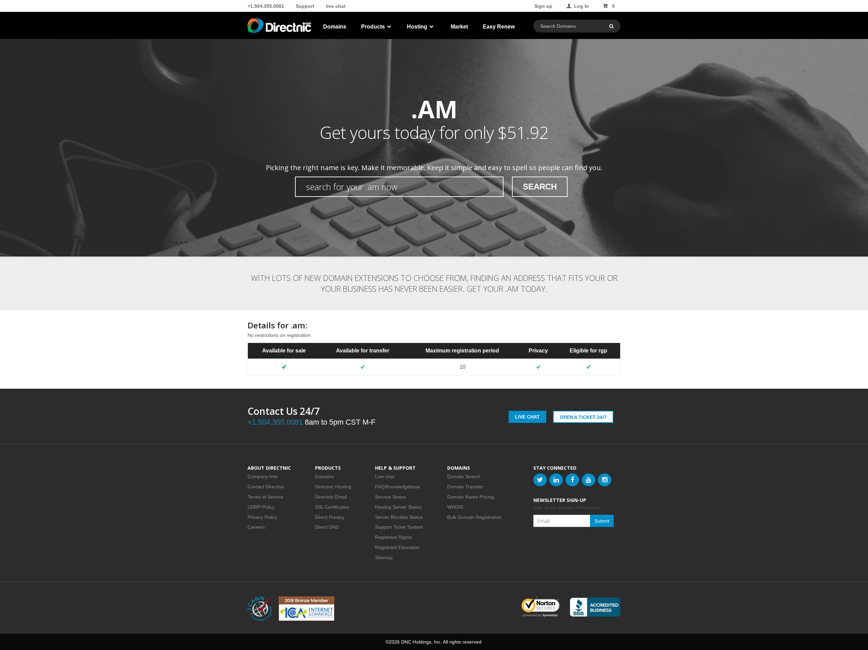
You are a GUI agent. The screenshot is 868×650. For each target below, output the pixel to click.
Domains (334, 26)
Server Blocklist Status (399, 517)
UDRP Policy (261, 507)
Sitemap (384, 557)
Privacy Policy (262, 517)
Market (459, 26)
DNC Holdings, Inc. (421, 642)
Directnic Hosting (333, 486)
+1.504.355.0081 (266, 6)
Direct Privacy (329, 517)
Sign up (543, 6)
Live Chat (527, 417)
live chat (336, 6)
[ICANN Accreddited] (260, 608)
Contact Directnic (266, 486)
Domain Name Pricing (470, 497)
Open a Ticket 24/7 (583, 417)
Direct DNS (327, 527)
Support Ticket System (399, 527)
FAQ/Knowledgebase (397, 486)
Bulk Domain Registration (474, 517)
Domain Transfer (465, 486)
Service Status (390, 497)
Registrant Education (397, 547)
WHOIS (455, 507)
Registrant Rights (393, 537)
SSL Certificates (332, 507)
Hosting (418, 26)
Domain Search (463, 476)
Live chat (384, 476)
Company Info (263, 476)
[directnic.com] (280, 27)
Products (373, 26)
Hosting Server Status (398, 507)
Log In (581, 6)
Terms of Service (265, 497)
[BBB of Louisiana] (595, 607)
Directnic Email (331, 497)
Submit (601, 521)
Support (305, 6)
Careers (256, 527)
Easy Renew (499, 26)
